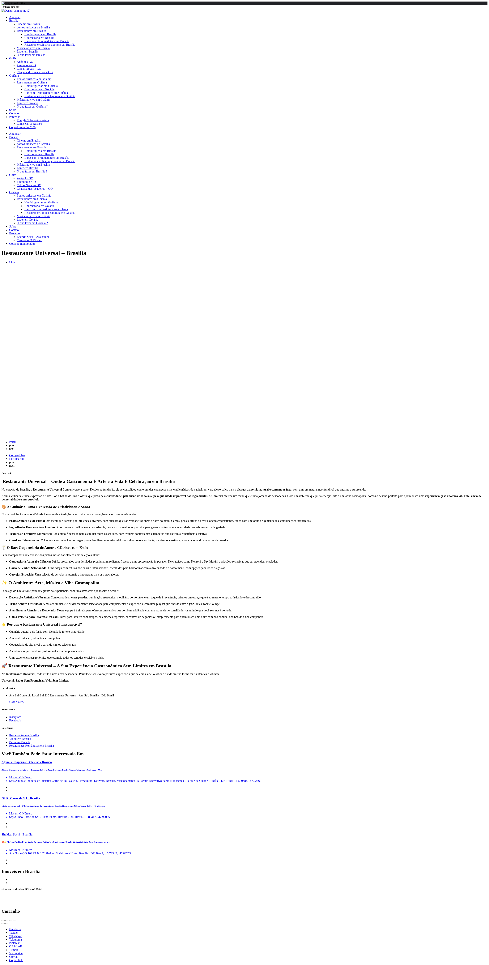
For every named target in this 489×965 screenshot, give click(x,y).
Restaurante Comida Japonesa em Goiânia (49, 96)
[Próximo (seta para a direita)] (6, 923)
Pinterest (14, 943)
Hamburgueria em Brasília (40, 34)
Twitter (13, 932)
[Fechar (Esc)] (3, 920)
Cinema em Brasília (28, 24)
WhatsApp (15, 936)
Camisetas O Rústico (29, 123)
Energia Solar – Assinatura (33, 120)
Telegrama (15, 939)
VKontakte (16, 953)
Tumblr (13, 949)
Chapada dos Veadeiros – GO (35, 72)
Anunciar (14, 17)
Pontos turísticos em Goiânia (34, 79)
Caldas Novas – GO (29, 68)
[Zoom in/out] (14, 920)
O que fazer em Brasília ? (32, 55)
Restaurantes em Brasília (31, 30)
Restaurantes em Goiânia (32, 82)
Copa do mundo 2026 (22, 127)
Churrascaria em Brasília (39, 37)
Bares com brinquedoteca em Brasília (46, 41)
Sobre (12, 110)
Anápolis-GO (25, 61)
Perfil (12, 442)
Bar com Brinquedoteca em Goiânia (46, 92)
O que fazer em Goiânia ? (32, 106)
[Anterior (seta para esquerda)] (3, 923)
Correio (13, 956)
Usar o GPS (16, 702)
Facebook (15, 929)
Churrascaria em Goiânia (39, 89)
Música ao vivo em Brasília (33, 48)
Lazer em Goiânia (27, 103)
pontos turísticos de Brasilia (33, 27)
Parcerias (14, 116)
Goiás (12, 58)
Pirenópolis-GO (26, 65)
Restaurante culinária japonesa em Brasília (49, 44)
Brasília (13, 20)
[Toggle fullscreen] (10, 920)
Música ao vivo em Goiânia (33, 99)
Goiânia (14, 75)
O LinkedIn (16, 946)
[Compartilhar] (6, 920)
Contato (14, 113)
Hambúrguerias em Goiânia (41, 85)
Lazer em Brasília (27, 51)
